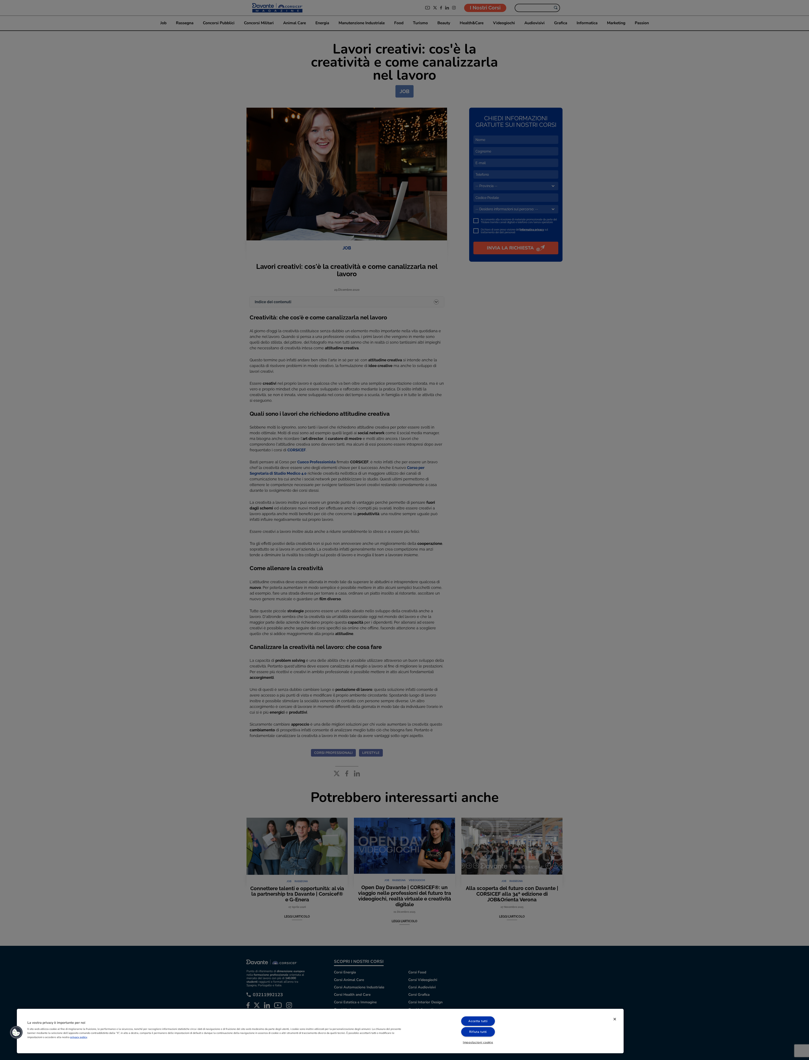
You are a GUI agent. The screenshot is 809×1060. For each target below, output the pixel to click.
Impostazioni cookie (478, 1042)
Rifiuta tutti (478, 1032)
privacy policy (78, 1037)
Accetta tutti (478, 1021)
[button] (16, 1032)
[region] (320, 1031)
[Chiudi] (614, 1019)
